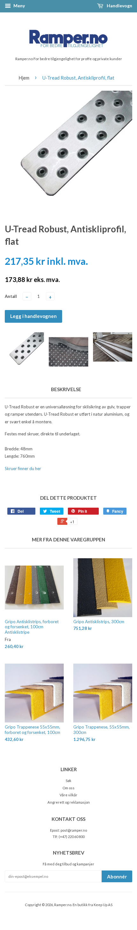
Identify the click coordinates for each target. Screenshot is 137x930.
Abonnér (117, 876)
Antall (11, 296)
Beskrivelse (66, 389)
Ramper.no (62, 905)
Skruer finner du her (23, 468)
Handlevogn (119, 5)
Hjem (23, 78)
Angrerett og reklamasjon (68, 802)
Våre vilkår (68, 795)
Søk (68, 781)
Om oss (68, 788)
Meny (18, 5)
